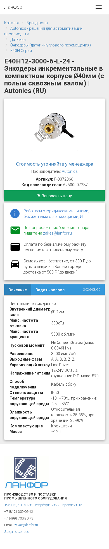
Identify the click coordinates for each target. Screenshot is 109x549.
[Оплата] (15, 250)
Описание (17, 290)
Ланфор (13, 7)
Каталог (12, 23)
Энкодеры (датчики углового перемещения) (50, 45)
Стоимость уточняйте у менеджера (54, 164)
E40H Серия (21, 50)
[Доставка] (15, 267)
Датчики (18, 39)
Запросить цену (56, 196)
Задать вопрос (50, 290)
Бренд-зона (37, 23)
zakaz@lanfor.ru (57, 233)
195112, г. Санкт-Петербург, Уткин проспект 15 (43, 505)
